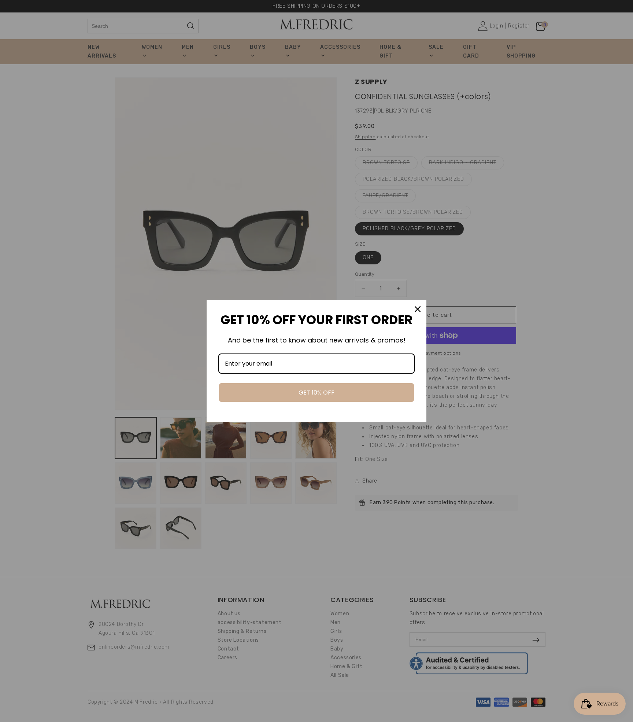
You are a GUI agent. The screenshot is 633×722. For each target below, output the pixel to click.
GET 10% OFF (316, 392)
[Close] (417, 309)
